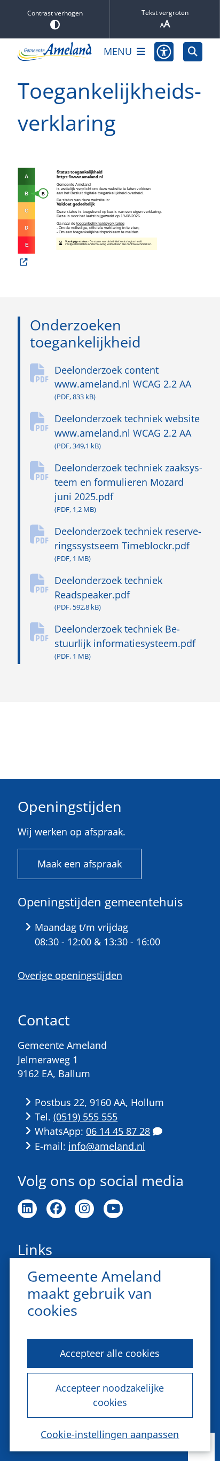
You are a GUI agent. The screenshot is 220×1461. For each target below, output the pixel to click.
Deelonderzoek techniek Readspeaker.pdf (108, 593)
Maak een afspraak (79, 863)
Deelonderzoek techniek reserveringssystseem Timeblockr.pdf (127, 544)
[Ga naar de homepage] (55, 51)
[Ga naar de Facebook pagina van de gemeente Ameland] (56, 1209)
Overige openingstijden (70, 975)
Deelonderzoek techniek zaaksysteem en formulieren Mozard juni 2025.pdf (128, 487)
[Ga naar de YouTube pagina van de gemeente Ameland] (113, 1209)
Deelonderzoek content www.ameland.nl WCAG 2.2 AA (122, 383)
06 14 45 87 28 (118, 1131)
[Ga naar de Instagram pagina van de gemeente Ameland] (84, 1209)
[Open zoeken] (192, 51)
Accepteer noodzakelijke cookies (110, 1395)
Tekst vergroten (165, 12)
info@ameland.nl (106, 1146)
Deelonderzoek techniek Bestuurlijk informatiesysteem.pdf (124, 641)
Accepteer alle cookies (110, 1353)
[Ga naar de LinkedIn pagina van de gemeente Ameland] (27, 1209)
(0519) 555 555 (85, 1116)
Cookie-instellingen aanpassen (110, 1434)
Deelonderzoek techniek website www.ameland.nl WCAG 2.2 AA (127, 431)
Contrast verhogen (55, 13)
